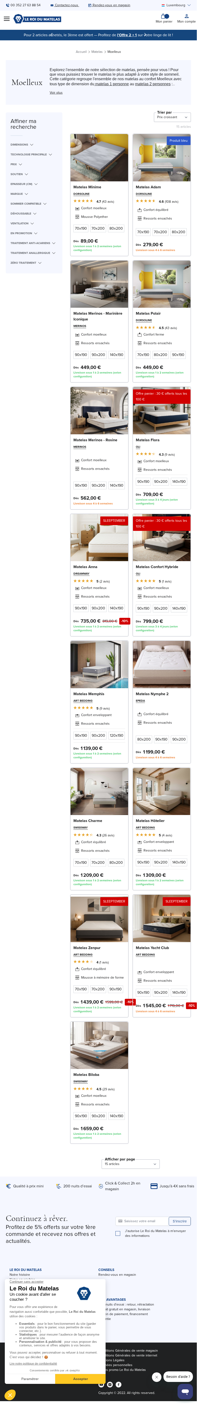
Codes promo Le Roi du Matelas (122, 1369)
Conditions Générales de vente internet (127, 1355)
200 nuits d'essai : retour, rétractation (126, 1304)
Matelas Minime (87, 187)
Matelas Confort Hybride (157, 567)
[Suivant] (145, 34)
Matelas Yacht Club (152, 948)
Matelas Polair (148, 313)
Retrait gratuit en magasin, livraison (124, 1309)
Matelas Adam (148, 187)
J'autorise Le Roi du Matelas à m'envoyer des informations (155, 1233)
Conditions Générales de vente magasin (128, 1350)
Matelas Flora (148, 440)
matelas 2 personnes (153, 84)
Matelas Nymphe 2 (152, 694)
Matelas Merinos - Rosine (95, 440)
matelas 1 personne (111, 84)
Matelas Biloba (86, 1074)
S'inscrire (180, 1221)
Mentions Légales (111, 1360)
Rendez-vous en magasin (117, 1274)
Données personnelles (115, 1365)
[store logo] (37, 18)
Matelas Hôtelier (150, 820)
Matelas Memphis (88, 694)
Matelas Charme (87, 820)
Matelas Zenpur (87, 948)
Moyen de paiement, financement (123, 1314)
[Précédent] (51, 34)
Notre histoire (20, 1274)
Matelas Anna (85, 567)
